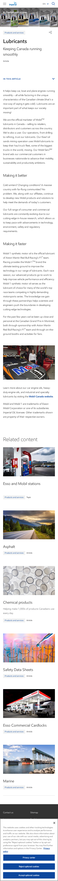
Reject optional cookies (29, 866)
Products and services (16, 12)
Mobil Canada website (41, 396)
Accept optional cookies (29, 875)
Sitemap (34, 812)
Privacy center (29, 857)
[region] (29, 850)
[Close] (54, 823)
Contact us (8, 812)
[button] (4, 4)
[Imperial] (17, 4)
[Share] (50, 32)
